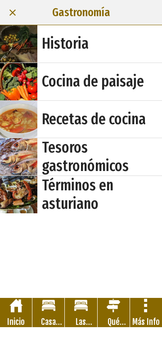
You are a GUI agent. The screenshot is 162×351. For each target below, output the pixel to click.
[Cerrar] (12, 12)
